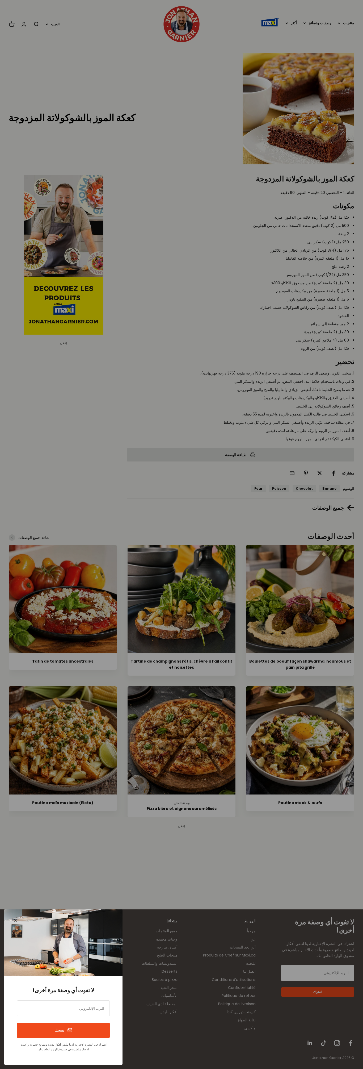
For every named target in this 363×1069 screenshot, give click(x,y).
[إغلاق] (15, 920)
